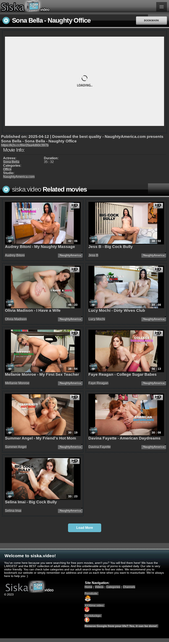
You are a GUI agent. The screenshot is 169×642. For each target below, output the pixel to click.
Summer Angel (16, 447)
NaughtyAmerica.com (19, 176)
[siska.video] (42, 6)
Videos (99, 586)
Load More (84, 527)
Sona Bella (11, 162)
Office (7, 169)
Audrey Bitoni (15, 255)
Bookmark (151, 20)
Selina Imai (13, 510)
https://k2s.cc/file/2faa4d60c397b (25, 145)
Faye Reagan (98, 383)
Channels (129, 586)
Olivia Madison (16, 319)
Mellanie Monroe (17, 383)
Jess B (93, 255)
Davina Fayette (99, 447)
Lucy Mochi (96, 319)
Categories (113, 586)
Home (88, 586)
